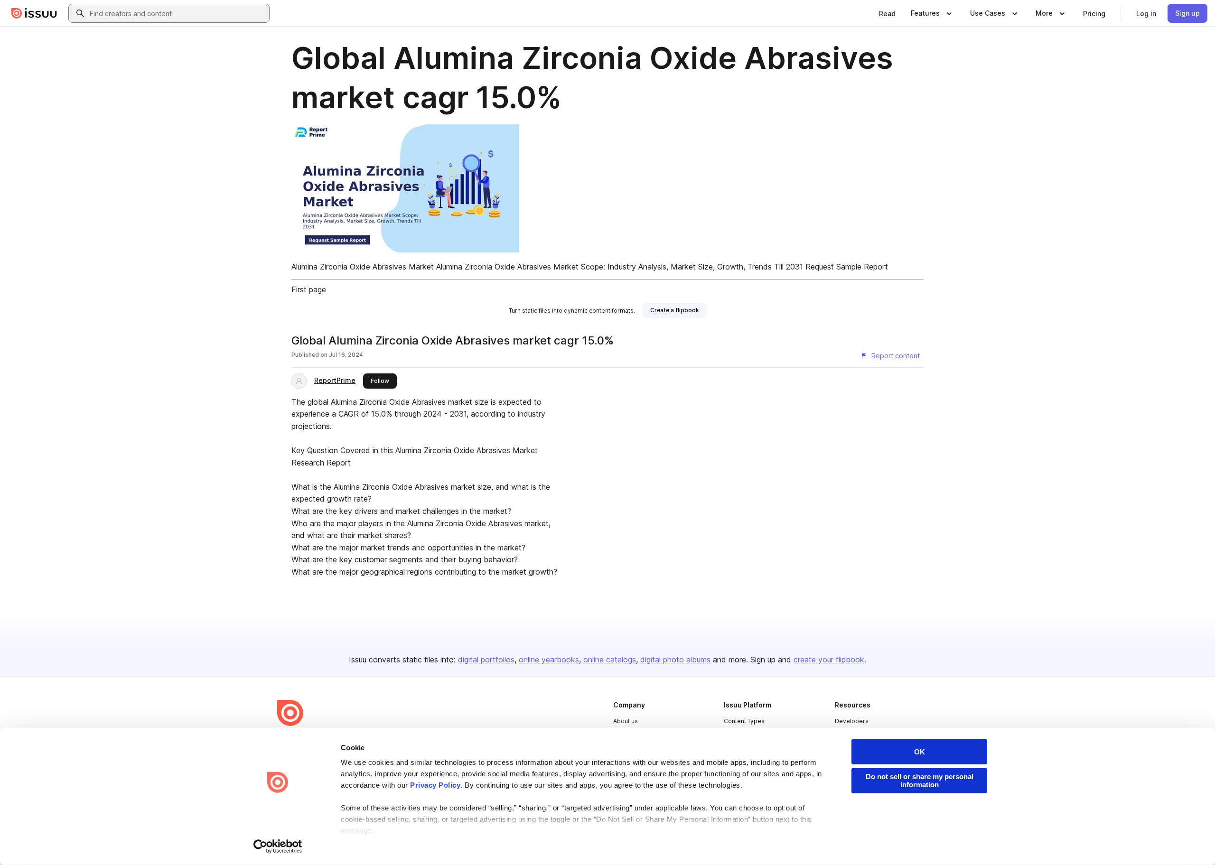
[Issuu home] (34, 13)
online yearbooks (549, 659)
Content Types (744, 721)
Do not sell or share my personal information (919, 780)
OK (919, 752)
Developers (852, 721)
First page (308, 289)
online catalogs (609, 659)
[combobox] (177, 13)
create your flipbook (829, 659)
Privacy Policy (435, 785)
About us (625, 721)
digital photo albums (675, 659)
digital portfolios (486, 659)
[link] (887, 13)
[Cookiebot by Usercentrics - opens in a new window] (277, 846)
